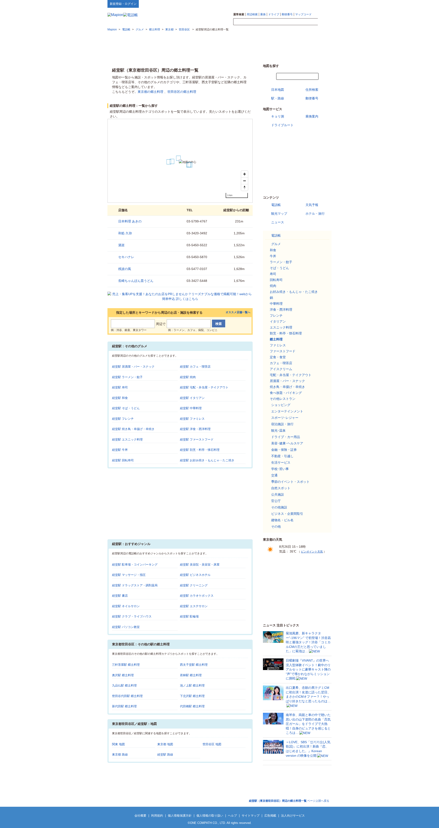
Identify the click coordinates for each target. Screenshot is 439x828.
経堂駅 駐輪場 (189, 616)
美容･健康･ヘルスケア (287, 443)
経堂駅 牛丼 (120, 449)
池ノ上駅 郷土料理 (192, 685)
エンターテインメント (287, 411)
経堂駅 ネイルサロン (126, 606)
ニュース (277, 222)
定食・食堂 (278, 357)
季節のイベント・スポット (290, 481)
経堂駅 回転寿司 (123, 460)
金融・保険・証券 (284, 449)
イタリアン (278, 321)
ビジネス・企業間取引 (287, 513)
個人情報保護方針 (180, 815)
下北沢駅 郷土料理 (192, 696)
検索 (324, 22)
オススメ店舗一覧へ (238, 312)
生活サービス (280, 462)
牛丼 (273, 256)
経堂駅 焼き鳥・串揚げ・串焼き (133, 429)
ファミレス (278, 345)
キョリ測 (277, 116)
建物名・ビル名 (282, 520)
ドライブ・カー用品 (285, 437)
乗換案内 (311, 116)
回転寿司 (276, 280)
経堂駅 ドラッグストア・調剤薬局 (135, 585)
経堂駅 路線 (165, 754)
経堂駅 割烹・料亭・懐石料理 (200, 449)
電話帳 (276, 205)
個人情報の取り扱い (209, 815)
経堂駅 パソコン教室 (126, 627)
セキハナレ (126, 257)
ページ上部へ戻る (289, 800)
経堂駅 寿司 (120, 387)
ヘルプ (309, 3)
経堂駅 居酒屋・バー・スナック (133, 366)
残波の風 (124, 269)
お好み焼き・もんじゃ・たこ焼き (294, 292)
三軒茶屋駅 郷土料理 (126, 664)
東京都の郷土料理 (150, 91)
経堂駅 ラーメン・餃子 (127, 377)
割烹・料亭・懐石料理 (286, 333)
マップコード (303, 14)
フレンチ (276, 315)
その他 (276, 526)
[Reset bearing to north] (244, 187)
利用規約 (157, 815)
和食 (273, 250)
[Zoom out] (244, 180)
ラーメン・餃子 (281, 262)
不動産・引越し (282, 456)
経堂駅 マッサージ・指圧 (129, 575)
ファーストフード (282, 351)
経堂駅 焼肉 (188, 377)
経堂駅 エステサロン (194, 606)
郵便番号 (287, 14)
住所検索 (311, 89)
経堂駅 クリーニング (194, 585)
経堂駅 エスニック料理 (127, 439)
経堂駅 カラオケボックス (197, 595)
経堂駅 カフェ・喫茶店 (195, 366)
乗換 (263, 14)
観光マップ (279, 213)
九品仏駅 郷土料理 (124, 685)
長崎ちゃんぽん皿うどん (135, 281)
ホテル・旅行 (315, 213)
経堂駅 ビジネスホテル (195, 575)
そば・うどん (279, 268)
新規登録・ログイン (123, 3)
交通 (274, 475)
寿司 (273, 274)
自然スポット (280, 488)
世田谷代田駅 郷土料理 (127, 696)
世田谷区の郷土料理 (181, 91)
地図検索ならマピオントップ (286, 3)
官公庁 (276, 501)
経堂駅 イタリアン (192, 398)
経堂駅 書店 (120, 595)
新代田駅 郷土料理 (124, 706)
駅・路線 (277, 98)
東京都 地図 (165, 744)
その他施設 (279, 507)
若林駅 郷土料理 (191, 675)
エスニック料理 (281, 327)
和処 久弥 (125, 233)
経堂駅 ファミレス (192, 418)
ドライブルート (282, 125)
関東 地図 (118, 744)
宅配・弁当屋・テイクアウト (290, 375)
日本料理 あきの (130, 221)
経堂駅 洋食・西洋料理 (195, 429)
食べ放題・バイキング (286, 393)
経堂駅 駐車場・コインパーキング (135, 564)
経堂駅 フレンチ (123, 418)
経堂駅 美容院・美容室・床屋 (200, 564)
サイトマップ (324, 3)
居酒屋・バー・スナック (287, 381)
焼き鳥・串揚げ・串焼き (287, 387)
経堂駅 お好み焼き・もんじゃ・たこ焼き (207, 460)
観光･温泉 (278, 430)
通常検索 (238, 14)
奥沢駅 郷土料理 (123, 675)
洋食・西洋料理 (281, 309)
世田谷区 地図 (212, 744)
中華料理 (276, 303)
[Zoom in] (244, 174)
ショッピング (280, 405)
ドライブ (273, 14)
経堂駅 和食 (120, 398)
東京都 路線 (120, 754)
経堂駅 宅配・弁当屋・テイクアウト (204, 387)
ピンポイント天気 (312, 551)
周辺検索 (252, 14)
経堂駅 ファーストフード (197, 439)
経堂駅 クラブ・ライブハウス (132, 616)
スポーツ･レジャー (284, 417)
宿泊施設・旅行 (282, 424)
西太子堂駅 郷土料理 (194, 664)
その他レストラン (282, 399)
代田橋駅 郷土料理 (192, 706)
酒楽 (121, 245)
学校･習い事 (280, 469)
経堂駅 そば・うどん (126, 408)
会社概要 (140, 815)
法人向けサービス (293, 815)
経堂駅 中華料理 (191, 408)
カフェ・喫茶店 (281, 363)
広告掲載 (270, 815)
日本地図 (277, 89)
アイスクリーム (281, 369)
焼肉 (273, 286)
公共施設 (277, 494)
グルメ (276, 244)
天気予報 (311, 205)
